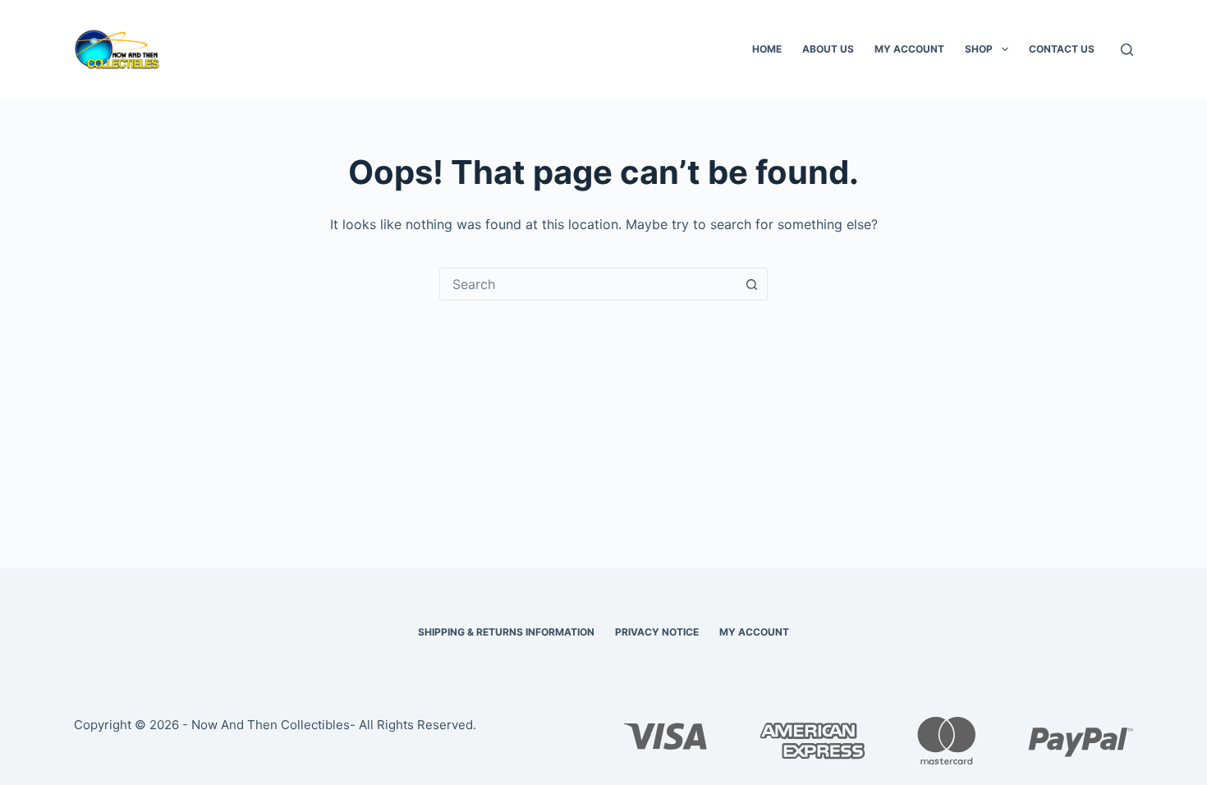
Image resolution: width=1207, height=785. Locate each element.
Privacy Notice (657, 632)
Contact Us (1062, 49)
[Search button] (751, 284)
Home (767, 49)
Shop (979, 49)
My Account (909, 49)
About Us (828, 49)
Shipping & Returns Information (506, 632)
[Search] (1127, 50)
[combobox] (588, 284)
